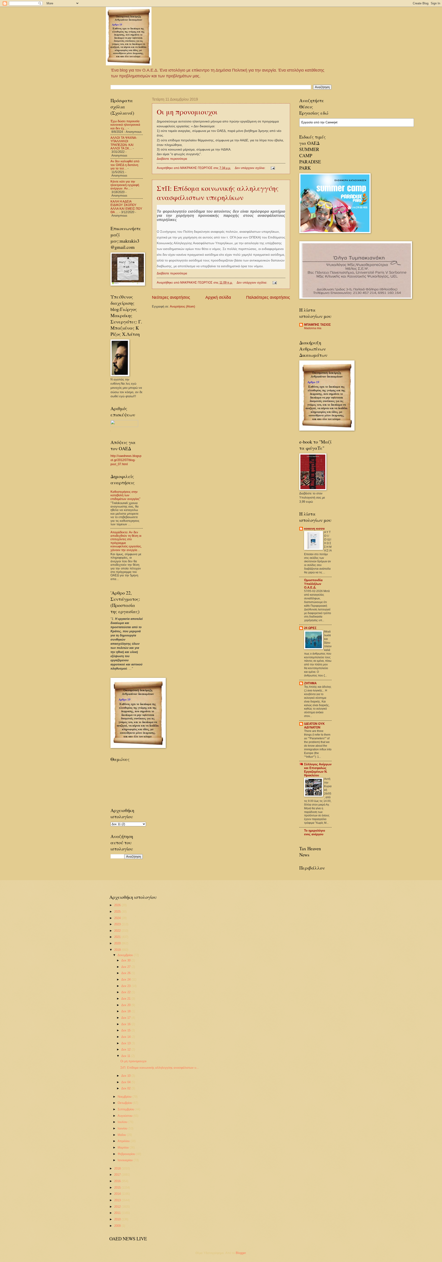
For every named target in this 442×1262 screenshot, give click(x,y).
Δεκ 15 (126, 1030)
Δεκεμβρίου (126, 955)
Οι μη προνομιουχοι (187, 111)
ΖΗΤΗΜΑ (310, 683)
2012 (118, 1206)
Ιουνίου (123, 1128)
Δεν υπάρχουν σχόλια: (250, 168)
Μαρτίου (124, 1147)
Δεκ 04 (126, 1082)
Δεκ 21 (126, 998)
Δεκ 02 (126, 1088)
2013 (118, 1200)
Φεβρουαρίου (127, 1154)
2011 (118, 1213)
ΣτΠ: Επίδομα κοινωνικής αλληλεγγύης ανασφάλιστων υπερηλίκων (218, 192)
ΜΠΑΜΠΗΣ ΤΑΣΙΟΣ (317, 324)
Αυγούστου (125, 1115)
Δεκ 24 (126, 979)
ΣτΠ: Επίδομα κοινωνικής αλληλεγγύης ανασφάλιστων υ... (159, 1067)
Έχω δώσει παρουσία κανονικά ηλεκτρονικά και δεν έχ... (125, 124)
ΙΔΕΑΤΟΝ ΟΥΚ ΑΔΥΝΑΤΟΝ (314, 725)
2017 (118, 1174)
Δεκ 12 (126, 1049)
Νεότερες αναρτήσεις (171, 297)
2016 (118, 1181)
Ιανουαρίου (126, 1160)
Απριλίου (124, 1141)
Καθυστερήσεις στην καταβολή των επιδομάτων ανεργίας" (125, 495)
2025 (118, 911)
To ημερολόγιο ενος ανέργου (314, 832)
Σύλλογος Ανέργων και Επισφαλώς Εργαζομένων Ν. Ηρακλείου (318, 770)
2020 (118, 943)
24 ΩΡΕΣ (310, 628)
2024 (118, 918)
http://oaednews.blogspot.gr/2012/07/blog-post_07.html (125, 460)
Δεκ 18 (126, 1011)
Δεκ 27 (126, 967)
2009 (118, 1225)
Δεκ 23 (126, 986)
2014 (118, 1193)
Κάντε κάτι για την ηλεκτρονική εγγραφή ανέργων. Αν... (124, 185)
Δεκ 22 (126, 992)
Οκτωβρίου (125, 1103)
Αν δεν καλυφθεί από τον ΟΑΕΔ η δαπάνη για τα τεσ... (124, 165)
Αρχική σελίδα (218, 297)
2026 (118, 905)
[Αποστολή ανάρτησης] (272, 168)
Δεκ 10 (126, 1075)
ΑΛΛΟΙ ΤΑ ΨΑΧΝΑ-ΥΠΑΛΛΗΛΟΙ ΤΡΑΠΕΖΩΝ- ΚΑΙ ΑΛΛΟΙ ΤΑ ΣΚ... (123, 143)
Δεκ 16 (126, 1024)
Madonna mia (312, 328)
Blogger (241, 1253)
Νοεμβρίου (125, 1096)
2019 (118, 950)
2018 (118, 1168)
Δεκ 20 (126, 1005)
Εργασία (307, 122)
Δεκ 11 (126, 1056)
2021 (118, 937)
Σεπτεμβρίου (126, 1109)
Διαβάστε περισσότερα (172, 158)
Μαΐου (122, 1135)
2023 (118, 924)
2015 (118, 1187)
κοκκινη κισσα (314, 528)
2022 (118, 930)
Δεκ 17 (126, 1017)
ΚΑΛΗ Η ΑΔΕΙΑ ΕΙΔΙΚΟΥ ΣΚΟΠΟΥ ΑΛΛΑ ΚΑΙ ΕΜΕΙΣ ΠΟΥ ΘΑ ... (126, 207)
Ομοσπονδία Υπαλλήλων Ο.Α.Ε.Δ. (313, 583)
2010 (118, 1219)
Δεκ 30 (126, 960)
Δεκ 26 (126, 973)
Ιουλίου (123, 1122)
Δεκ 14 (126, 1037)
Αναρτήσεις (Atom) (182, 306)
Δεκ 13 (126, 1043)
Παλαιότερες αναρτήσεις (268, 297)
